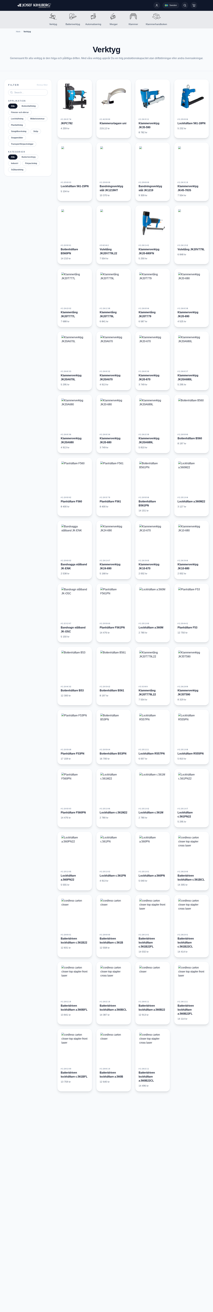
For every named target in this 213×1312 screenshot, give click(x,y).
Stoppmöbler (17, 138)
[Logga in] (157, 5)
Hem (18, 31)
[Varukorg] (194, 5)
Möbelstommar (37, 119)
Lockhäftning (17, 119)
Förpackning (31, 163)
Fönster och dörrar (20, 112)
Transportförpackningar (22, 144)
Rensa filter (42, 85)
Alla (13, 106)
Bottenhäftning (29, 106)
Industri (14, 163)
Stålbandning (17, 170)
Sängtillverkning (18, 131)
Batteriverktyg (28, 157)
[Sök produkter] (185, 5)
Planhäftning (17, 125)
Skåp (35, 131)
